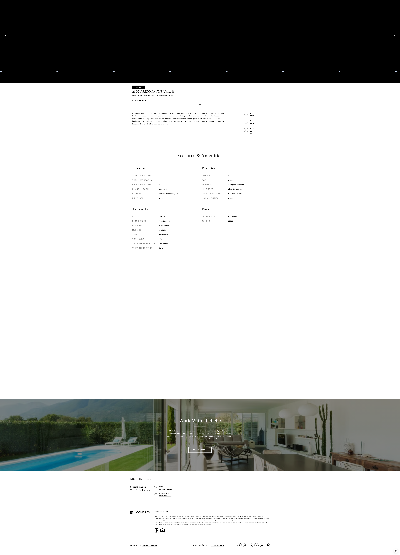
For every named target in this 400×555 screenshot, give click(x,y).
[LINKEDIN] (251, 545)
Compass (228, 516)
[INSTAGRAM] (245, 545)
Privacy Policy (217, 545)
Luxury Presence (149, 545)
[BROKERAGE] (268, 545)
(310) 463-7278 (165, 496)
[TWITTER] (256, 545)
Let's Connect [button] (200, 450)
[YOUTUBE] (262, 545)
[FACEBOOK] (240, 545)
